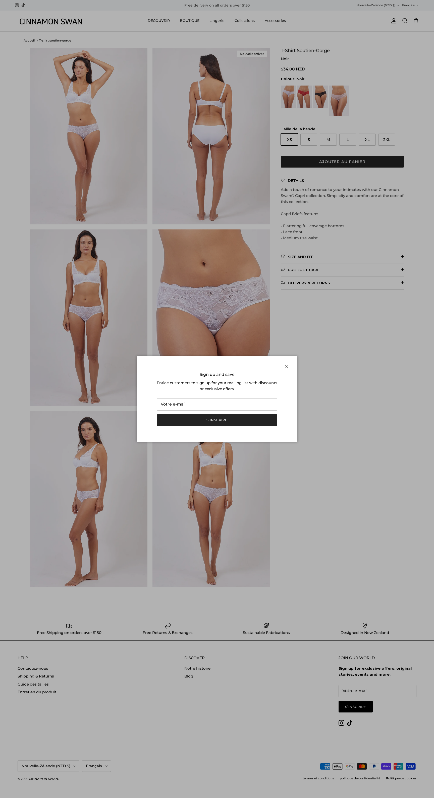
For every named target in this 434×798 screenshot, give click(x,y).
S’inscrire (217, 420)
